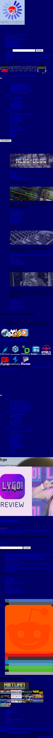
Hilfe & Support (11, 44)
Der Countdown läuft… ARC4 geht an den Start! (24, 557)
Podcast (28, 60)
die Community (16, 303)
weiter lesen (4, 545)
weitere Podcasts (16, 261)
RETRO (13, 171)
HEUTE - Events (7, 530)
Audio (7, 111)
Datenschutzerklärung (27, 728)
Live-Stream (21, 57)
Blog (7, 82)
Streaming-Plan (44, 57)
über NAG (14, 301)
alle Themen (14, 176)
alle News (17, 55)
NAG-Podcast (15, 259)
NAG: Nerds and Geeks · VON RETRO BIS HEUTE (26, 74)
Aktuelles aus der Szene (19, 178)
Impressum (4, 730)
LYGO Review (9, 520)
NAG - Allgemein (36, 530)
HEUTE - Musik (21, 530)
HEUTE (13, 173)
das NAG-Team (16, 305)
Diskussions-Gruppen (13, 37)
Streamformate (15, 217)
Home (2, 465)
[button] (7, 601)
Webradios (36, 60)
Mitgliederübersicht (12, 42)
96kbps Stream (22, 340)
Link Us (13, 310)
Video (7, 95)
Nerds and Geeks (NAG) (19, 732)
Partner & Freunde (17, 307)
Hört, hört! (48, 55)
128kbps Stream (6, 340)
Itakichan (3, 528)
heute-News (38, 55)
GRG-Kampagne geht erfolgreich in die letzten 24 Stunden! (28, 554)
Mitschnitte (31, 57)
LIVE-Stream (15, 211)
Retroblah (14, 222)
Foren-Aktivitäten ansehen (15, 39)
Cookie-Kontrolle (44, 728)
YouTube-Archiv (16, 215)
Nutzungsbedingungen (14, 46)
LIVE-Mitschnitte (17, 213)
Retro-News (27, 55)
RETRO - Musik (14, 532)
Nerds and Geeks (11, 123)
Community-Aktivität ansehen (16, 35)
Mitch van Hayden (45, 737)
